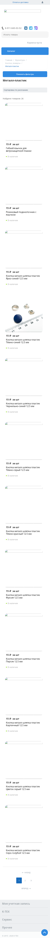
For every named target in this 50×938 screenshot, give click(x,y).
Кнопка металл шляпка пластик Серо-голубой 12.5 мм (23, 851)
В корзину (35, 156)
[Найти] (45, 35)
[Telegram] (31, 28)
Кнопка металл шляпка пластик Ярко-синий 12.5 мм (23, 277)
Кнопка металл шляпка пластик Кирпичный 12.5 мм (23, 724)
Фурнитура (20, 60)
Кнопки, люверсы (12, 63)
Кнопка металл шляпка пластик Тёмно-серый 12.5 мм (23, 468)
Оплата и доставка (20, 2)
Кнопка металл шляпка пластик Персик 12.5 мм (23, 660)
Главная (8, 60)
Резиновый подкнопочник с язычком (21, 213)
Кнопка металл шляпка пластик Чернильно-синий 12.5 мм (23, 405)
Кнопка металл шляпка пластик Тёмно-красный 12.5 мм (23, 532)
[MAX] (36, 28)
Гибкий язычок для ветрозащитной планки (18, 149)
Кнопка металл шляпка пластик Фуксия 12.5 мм (23, 596)
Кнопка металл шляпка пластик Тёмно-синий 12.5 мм (23, 341)
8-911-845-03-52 (13, 28)
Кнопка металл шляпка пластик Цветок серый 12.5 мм (23, 788)
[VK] (26, 28)
